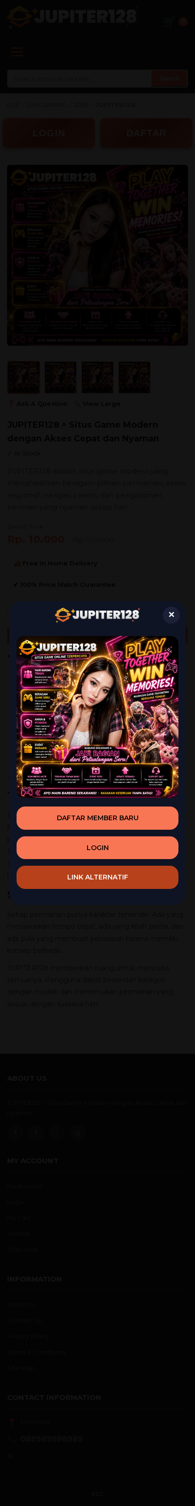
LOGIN (98, 847)
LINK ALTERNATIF (97, 877)
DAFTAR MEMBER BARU (98, 818)
